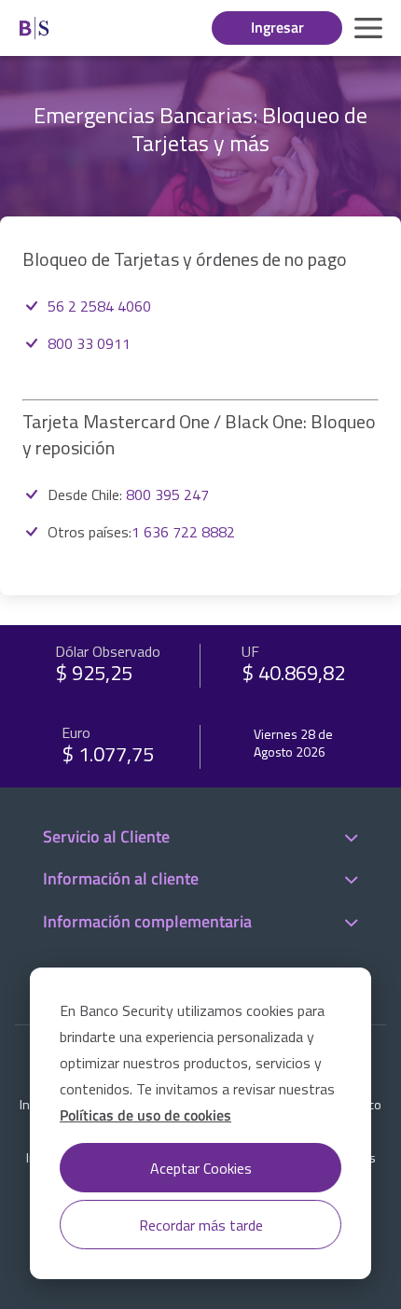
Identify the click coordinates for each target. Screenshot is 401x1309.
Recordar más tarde (201, 1225)
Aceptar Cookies (201, 1168)
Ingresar (277, 27)
